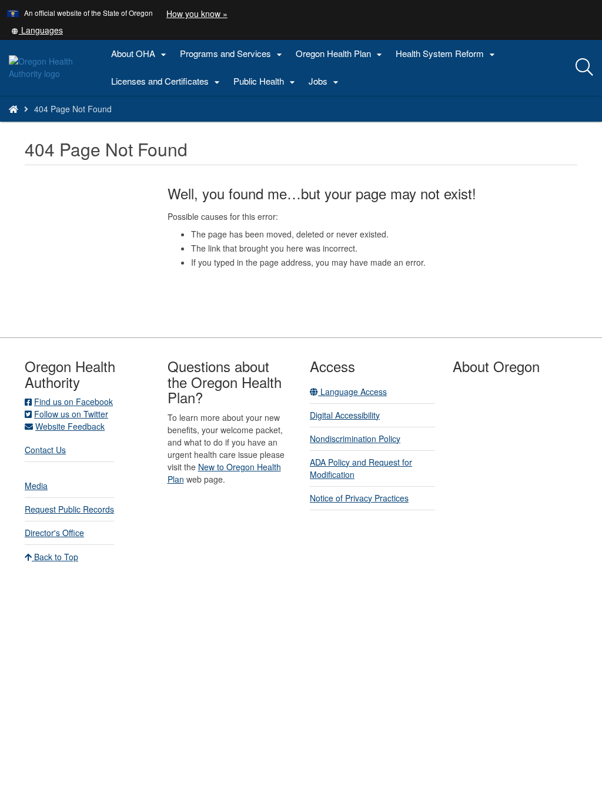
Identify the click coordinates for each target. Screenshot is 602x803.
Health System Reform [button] (447, 54)
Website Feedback (70, 426)
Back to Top (55, 557)
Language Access (352, 391)
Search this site (108, 123)
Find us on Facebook (73, 401)
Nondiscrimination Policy (355, 438)
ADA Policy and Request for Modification (361, 468)
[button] (37, 30)
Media (36, 485)
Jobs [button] (325, 81)
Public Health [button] (265, 81)
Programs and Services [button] (232, 54)
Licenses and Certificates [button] (167, 81)
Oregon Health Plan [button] (340, 54)
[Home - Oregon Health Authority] (13, 109)
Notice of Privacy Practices (359, 498)
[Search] (584, 67)
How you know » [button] (197, 13)
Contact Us (45, 450)
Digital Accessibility (345, 415)
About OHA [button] (140, 54)
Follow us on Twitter (71, 414)
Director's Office (54, 532)
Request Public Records (69, 509)
